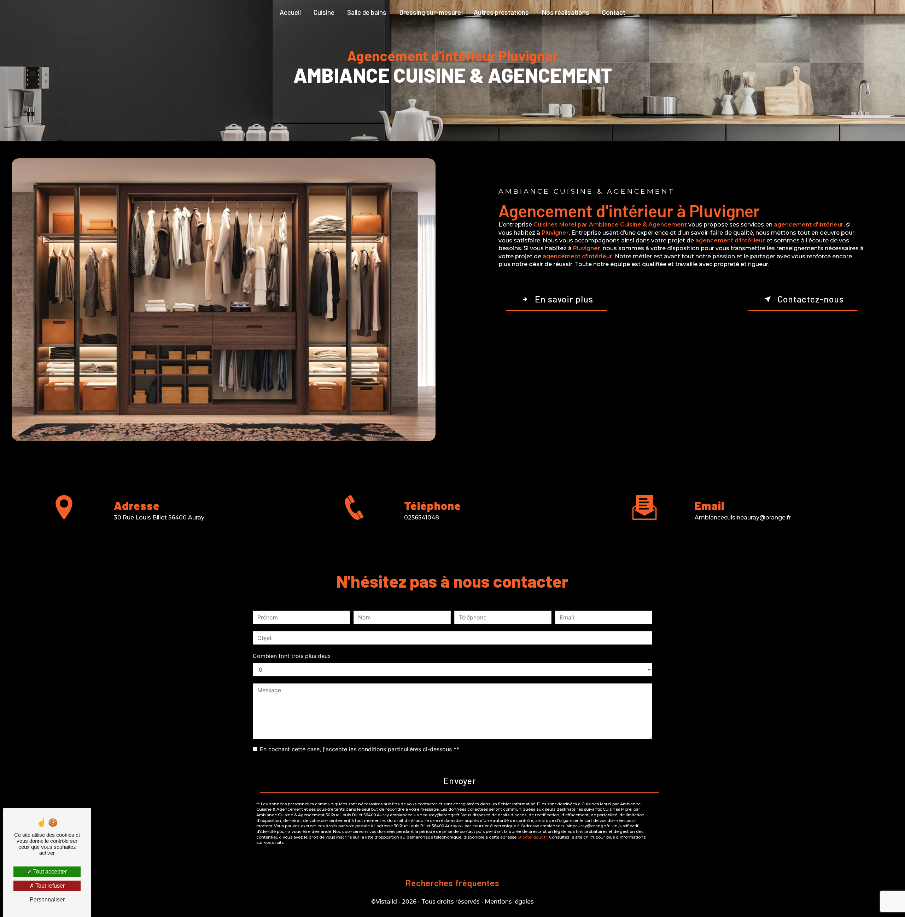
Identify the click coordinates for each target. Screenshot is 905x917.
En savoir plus (564, 299)
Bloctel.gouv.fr (532, 837)
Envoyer (459, 780)
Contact (613, 12)
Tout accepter (49, 872)
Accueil (290, 12)
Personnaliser (47, 900)
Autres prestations (501, 12)
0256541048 (421, 517)
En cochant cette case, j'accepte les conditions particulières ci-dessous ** (359, 749)
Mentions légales (509, 901)
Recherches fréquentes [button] (452, 883)
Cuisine (324, 12)
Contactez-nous (810, 299)
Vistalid (386, 901)
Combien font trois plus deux (292, 655)
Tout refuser (49, 886)
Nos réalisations (565, 12)
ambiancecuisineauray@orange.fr (743, 517)
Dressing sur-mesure (430, 12)
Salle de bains (366, 12)
